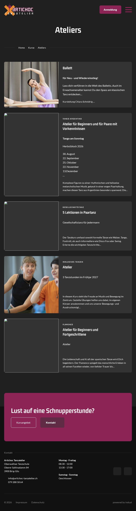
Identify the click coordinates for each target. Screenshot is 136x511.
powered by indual (122, 502)
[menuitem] (21, 502)
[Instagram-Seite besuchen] (128, 471)
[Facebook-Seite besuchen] (117, 471)
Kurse (31, 47)
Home (21, 47)
